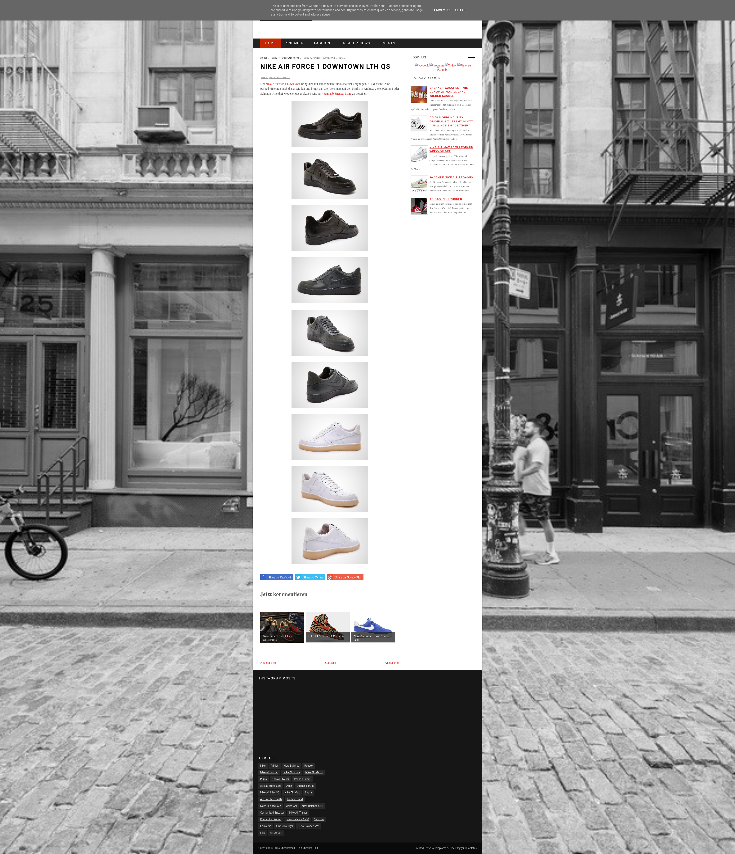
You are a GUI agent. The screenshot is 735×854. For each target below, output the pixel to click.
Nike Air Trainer (298, 812)
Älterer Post (392, 662)
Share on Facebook (280, 577)
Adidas (274, 766)
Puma (263, 779)
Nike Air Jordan (269, 772)
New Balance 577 (270, 806)
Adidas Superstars (270, 786)
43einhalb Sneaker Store (336, 93)
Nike (264, 77)
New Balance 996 (308, 826)
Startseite (330, 662)
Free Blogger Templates (463, 848)
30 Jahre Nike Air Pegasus (451, 177)
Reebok (308, 766)
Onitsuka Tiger (284, 826)
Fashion (322, 43)
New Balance (291, 766)
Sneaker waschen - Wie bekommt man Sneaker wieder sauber (449, 91)
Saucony (319, 819)
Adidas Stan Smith (271, 799)
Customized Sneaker (272, 812)
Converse (265, 826)
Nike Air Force (279, 77)
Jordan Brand (295, 799)
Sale (262, 833)
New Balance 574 (312, 806)
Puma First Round (270, 819)
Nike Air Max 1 (314, 772)
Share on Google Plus (348, 577)
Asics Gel (291, 806)
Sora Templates (437, 848)
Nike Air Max (292, 792)
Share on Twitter (313, 577)
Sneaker (295, 43)
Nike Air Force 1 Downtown (283, 84)
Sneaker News (280, 779)
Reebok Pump (302, 779)
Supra (308, 792)
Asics (289, 786)
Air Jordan (276, 833)
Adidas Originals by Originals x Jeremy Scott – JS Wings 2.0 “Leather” (451, 121)
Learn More (441, 10)
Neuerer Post (268, 662)
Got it (460, 10)
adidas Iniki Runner (446, 199)
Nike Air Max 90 (269, 792)
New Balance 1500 (298, 819)
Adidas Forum (305, 786)
